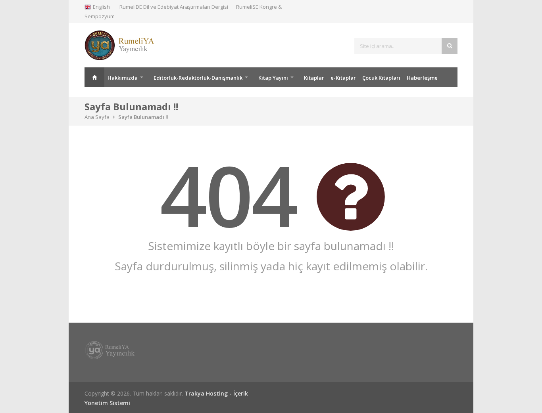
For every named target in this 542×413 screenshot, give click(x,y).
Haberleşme (422, 77)
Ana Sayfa (94, 77)
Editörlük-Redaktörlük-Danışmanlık (198, 77)
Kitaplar (314, 77)
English (101, 6)
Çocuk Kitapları (381, 77)
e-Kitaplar (343, 77)
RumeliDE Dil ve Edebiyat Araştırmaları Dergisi (173, 6)
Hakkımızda (123, 77)
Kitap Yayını (273, 77)
